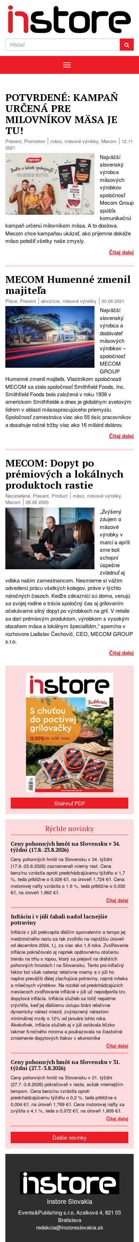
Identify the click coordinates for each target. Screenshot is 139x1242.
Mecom (109, 141)
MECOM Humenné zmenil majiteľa (68, 285)
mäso (56, 141)
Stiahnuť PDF (69, 803)
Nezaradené (17, 495)
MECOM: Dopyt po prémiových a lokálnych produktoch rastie (64, 474)
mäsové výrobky (81, 141)
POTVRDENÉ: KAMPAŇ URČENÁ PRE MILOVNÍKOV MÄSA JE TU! (61, 114)
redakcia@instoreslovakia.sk (69, 1227)
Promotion (34, 141)
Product (60, 495)
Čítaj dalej (121, 252)
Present (13, 141)
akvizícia (50, 300)
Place (11, 300)
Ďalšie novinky (69, 1137)
